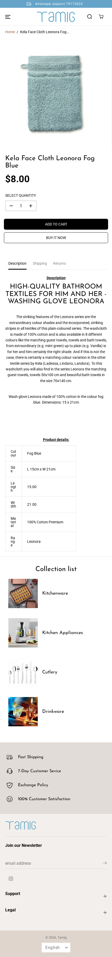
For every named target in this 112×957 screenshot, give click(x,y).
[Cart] (101, 16)
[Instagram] (11, 878)
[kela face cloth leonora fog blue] (56, 94)
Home (10, 32)
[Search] (89, 16)
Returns (59, 263)
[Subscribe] (105, 864)
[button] (8, 16)
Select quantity (20, 195)
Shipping (40, 263)
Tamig (62, 937)
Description (17, 263)
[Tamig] (56, 17)
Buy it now (56, 238)
